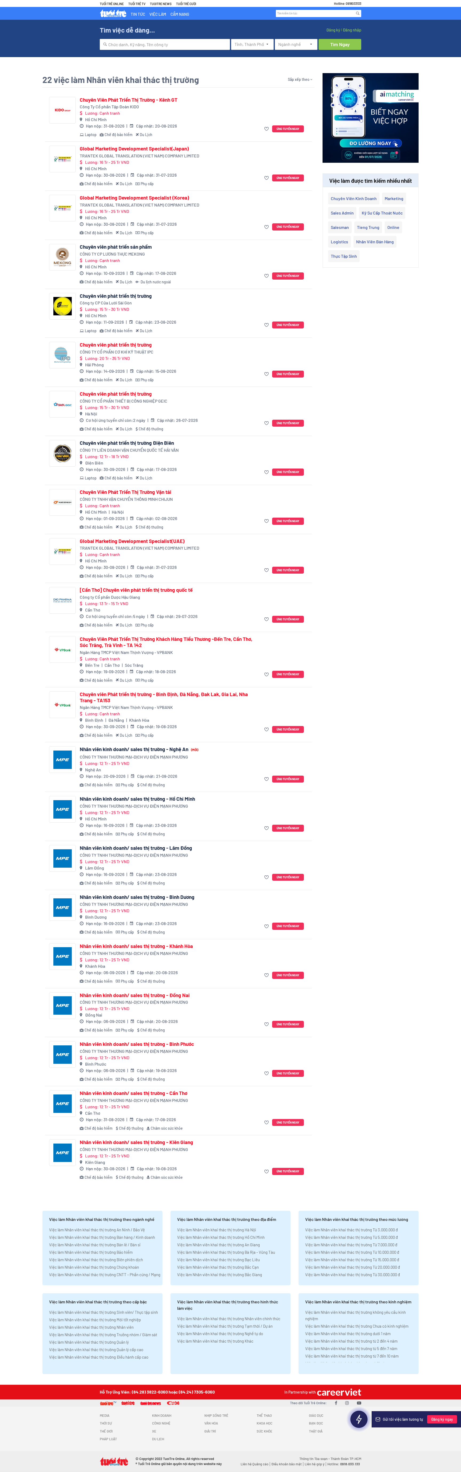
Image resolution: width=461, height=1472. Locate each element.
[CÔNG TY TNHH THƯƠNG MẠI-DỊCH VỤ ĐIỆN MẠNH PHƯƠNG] (62, 760)
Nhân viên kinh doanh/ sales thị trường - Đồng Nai (135, 995)
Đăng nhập (352, 29)
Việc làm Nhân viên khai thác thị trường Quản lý (89, 1342)
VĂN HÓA (211, 1423)
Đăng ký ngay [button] (442, 1419)
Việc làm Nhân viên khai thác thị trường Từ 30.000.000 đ (352, 1274)
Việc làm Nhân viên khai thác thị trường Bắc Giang (219, 1274)
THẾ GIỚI (106, 1431)
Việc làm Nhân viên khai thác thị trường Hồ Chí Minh (221, 1237)
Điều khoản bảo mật (286, 1464)
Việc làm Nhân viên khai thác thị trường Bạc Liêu (218, 1259)
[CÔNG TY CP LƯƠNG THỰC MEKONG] (62, 257)
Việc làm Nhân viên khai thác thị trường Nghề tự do (220, 1333)
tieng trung (368, 227)
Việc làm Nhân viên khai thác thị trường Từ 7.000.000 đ (351, 1244)
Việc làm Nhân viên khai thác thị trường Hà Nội (216, 1229)
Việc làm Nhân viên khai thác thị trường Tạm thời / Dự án (225, 1326)
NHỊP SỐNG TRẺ (216, 1415)
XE (154, 1431)
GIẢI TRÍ (210, 1431)
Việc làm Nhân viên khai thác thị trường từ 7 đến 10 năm (352, 1356)
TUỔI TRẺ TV (136, 4)
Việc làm (157, 14)
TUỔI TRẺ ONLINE (112, 4)
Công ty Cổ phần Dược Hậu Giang (110, 597)
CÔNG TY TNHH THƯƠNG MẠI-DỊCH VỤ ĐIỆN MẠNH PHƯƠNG (134, 756)
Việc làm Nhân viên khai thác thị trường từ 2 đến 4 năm (351, 1341)
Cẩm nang (179, 14)
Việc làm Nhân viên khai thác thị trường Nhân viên (91, 1327)
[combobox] (165, 44)
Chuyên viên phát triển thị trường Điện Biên (127, 443)
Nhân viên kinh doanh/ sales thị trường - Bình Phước (137, 1044)
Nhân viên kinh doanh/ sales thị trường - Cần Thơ (133, 1093)
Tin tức (138, 14)
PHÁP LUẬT (108, 1439)
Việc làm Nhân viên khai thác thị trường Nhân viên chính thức (228, 1318)
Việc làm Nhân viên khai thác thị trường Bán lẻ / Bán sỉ (94, 1244)
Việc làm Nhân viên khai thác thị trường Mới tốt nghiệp (95, 1319)
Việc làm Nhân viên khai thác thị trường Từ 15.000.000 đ (352, 1259)
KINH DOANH (161, 1415)
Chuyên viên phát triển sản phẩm (116, 247)
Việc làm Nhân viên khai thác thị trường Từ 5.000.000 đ (351, 1237)
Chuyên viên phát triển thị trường (116, 296)
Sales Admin (342, 212)
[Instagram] (347, 1402)
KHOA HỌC (264, 1423)
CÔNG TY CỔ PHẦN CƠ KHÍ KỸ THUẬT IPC (116, 351)
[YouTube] (359, 1402)
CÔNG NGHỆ (161, 1423)
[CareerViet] (338, 1392)
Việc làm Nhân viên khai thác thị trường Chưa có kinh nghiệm (356, 1326)
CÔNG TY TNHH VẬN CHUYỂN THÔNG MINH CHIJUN (126, 499)
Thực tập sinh (344, 256)
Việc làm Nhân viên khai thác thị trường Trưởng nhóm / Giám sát (103, 1334)
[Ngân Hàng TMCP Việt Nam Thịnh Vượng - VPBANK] (62, 649)
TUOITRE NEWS (161, 4)
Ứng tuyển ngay (288, 128)
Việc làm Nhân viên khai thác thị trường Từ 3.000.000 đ (351, 1229)
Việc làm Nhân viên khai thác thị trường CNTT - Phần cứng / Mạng (104, 1274)
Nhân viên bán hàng (375, 241)
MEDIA (104, 1415)
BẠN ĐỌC (316, 1423)
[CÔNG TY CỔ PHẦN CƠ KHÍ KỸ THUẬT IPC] (62, 355)
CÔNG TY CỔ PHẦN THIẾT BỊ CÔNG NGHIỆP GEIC (123, 400)
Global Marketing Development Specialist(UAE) (132, 541)
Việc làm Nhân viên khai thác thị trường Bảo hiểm (91, 1252)
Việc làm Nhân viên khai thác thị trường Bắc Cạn (218, 1267)
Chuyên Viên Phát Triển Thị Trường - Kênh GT (128, 100)
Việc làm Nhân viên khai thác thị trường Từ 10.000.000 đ (352, 1252)
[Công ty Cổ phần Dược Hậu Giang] (62, 600)
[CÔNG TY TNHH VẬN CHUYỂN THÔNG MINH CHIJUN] (62, 502)
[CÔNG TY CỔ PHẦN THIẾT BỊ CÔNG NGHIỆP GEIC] (62, 404)
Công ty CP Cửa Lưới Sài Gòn (106, 302)
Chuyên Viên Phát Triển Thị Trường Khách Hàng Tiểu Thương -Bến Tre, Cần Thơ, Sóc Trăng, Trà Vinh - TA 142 (166, 642)
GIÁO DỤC (316, 1415)
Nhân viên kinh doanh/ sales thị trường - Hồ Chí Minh (137, 799)
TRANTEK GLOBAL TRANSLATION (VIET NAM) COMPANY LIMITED (139, 155)
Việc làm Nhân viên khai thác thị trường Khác (215, 1341)
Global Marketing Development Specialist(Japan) (134, 149)
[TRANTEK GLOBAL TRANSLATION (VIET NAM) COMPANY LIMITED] (62, 159)
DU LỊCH (158, 1439)
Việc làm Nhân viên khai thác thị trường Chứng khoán (94, 1267)
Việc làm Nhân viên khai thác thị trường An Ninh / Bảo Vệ (97, 1229)
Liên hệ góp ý (314, 1464)
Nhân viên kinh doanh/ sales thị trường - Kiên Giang (136, 1142)
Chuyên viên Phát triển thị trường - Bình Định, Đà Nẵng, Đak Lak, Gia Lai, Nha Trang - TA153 (164, 697)
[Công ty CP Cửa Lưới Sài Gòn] (62, 306)
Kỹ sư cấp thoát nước (382, 212)
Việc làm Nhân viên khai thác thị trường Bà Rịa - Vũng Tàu (226, 1252)
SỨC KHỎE (264, 1431)
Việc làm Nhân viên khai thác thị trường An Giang (218, 1244)
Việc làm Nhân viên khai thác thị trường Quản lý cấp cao (96, 1349)
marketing (394, 198)
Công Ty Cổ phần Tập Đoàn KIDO (109, 106)
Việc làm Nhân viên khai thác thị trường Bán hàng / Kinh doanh (102, 1237)
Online (393, 227)
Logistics (339, 241)
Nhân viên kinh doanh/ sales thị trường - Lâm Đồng (136, 848)
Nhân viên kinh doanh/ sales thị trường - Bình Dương (137, 897)
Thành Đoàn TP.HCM (346, 1459)
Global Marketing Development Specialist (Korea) (134, 198)
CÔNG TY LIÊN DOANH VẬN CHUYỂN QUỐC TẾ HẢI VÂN (129, 450)
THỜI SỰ (106, 1423)
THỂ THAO (264, 1415)
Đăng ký (333, 29)
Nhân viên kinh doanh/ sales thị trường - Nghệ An (139, 749)
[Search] (358, 13)
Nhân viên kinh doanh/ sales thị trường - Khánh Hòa (136, 946)
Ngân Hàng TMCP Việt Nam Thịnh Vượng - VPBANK (126, 652)
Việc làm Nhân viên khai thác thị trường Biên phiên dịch (96, 1259)
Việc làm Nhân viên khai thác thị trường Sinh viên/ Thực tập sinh (103, 1312)
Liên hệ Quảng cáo (254, 1464)
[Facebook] (336, 1402)
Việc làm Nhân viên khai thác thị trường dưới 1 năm (348, 1333)
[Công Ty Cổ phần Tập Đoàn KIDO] (62, 110)
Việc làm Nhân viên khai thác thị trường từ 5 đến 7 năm (351, 1348)
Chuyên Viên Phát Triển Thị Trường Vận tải (125, 492)
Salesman (340, 227)
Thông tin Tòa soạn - (315, 1459)
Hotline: (343, 1464)
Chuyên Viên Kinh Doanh (354, 198)
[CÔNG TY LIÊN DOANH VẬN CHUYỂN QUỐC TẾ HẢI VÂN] (62, 453)
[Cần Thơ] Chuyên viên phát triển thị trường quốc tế (136, 590)
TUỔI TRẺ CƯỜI (186, 4)
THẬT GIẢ (316, 1431)
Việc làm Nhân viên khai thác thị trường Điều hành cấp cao (98, 1357)
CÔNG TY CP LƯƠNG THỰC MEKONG (112, 253)
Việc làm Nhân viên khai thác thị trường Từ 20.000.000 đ (352, 1267)
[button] (267, 129)
